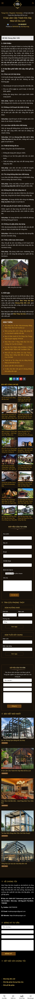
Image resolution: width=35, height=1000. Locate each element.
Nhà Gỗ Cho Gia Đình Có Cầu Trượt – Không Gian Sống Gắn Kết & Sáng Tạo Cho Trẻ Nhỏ (18, 355)
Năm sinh (21, 611)
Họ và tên (6, 534)
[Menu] (2, 3)
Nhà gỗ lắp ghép (8, 985)
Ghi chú (5, 578)
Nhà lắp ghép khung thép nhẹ (13, 982)
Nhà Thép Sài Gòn (19, 314)
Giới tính (5, 611)
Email (5, 552)
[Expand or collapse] (31, 38)
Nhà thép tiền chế (9, 979)
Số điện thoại (7, 561)
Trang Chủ (4, 13)
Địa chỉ (5, 543)
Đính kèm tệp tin (8, 570)
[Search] (33, 3)
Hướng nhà (6, 619)
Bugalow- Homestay (16, 13)
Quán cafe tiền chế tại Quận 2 (14, 366)
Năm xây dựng (7, 646)
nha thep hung (25, 26)
